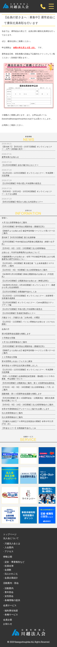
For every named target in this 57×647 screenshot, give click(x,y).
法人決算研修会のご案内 (12, 413)
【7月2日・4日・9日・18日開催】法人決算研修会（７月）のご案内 (28, 388)
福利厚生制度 (11, 610)
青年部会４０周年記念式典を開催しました (20, 365)
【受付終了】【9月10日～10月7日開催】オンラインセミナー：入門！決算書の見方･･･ (27, 148)
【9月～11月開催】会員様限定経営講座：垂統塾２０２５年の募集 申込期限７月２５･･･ (28, 377)
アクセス (9, 551)
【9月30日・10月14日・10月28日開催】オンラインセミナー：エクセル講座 (27, 192)
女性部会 (9, 596)
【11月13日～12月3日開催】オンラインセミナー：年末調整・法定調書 (28, 371)
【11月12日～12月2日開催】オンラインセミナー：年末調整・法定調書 (28, 174)
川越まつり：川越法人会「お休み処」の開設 (21, 317)
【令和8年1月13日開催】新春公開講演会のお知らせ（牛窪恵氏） (28, 275)
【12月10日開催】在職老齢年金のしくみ (19, 292)
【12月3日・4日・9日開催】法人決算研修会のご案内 (24, 270)
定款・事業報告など (15, 562)
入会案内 (9, 547)
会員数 (8, 570)
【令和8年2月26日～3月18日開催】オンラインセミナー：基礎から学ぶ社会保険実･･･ (28, 286)
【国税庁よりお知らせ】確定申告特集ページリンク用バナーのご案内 (28, 232)
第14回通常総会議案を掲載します (16, 334)
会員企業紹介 (11, 578)
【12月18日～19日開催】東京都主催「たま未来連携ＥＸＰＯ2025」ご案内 (28, 264)
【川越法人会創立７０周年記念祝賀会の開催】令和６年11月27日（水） (27, 422)
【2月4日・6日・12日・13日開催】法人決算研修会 (24, 248)
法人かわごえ (11, 573)
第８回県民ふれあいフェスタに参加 (17, 361)
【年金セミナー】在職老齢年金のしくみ (19, 428)
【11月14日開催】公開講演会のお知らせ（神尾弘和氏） (26, 281)
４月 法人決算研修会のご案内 (14, 222)
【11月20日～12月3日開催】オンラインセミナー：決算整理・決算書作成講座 (28, 297)
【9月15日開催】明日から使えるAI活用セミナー (22, 202)
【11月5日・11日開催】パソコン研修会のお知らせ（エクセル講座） (28, 323)
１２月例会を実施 (9, 357)
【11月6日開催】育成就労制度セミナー (18, 313)
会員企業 (7, 619)
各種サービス (11, 614)
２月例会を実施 (8, 338)
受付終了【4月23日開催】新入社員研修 (18, 237)
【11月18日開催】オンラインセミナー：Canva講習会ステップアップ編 (28, 303)
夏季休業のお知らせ (10, 157)
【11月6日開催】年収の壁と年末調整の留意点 (21, 183)
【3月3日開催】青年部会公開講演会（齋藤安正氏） (24, 226)
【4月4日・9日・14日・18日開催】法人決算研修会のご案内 (27, 405)
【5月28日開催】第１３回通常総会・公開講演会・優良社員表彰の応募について (28, 399)
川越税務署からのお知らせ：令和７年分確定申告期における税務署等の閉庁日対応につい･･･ (28, 258)
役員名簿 (9, 566)
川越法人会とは (12, 543)
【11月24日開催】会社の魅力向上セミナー (20, 165)
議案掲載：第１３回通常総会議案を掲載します (22, 394)
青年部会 (9, 592)
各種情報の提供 (12, 600)
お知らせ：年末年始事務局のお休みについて (21, 252)
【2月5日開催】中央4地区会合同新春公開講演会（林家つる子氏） (28, 243)
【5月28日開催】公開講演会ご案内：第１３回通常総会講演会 (28, 383)
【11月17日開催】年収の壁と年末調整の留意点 (22, 309)
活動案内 (9, 588)
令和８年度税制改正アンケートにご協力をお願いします (25, 409)
